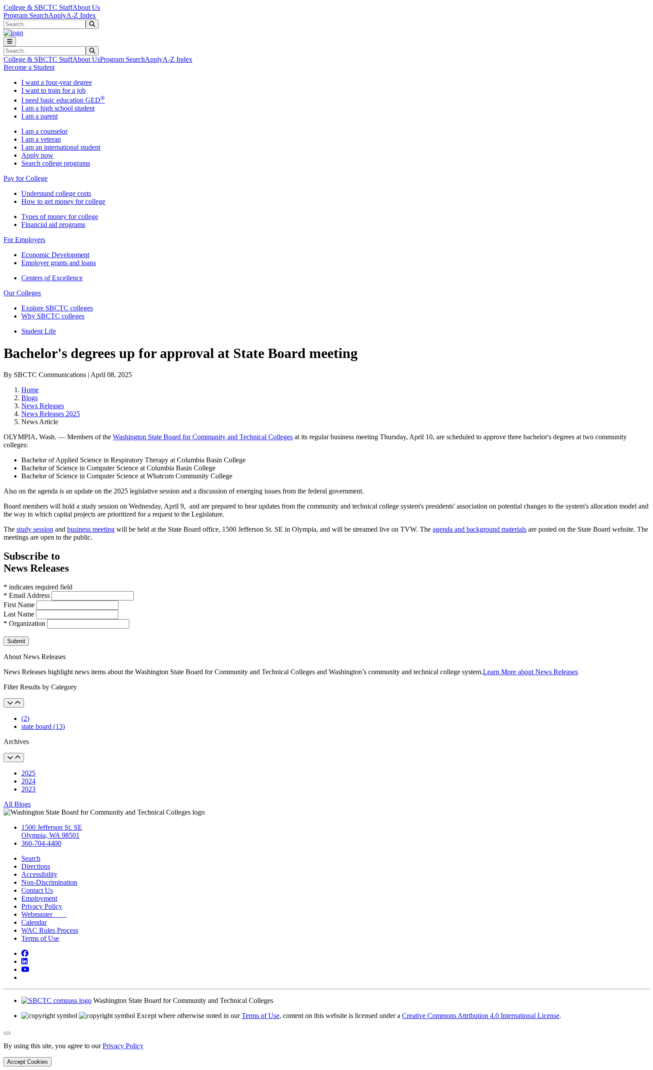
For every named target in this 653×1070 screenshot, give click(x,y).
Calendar (34, 922)
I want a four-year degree (56, 82)
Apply (57, 15)
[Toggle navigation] (10, 41)
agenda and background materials (479, 529)
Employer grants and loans (58, 263)
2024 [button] (28, 781)
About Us (86, 7)
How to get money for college (63, 201)
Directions (35, 866)
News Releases (42, 406)
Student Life (38, 331)
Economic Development (55, 255)
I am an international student (60, 147)
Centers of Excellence (52, 278)
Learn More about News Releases (530, 672)
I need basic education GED (63, 100)
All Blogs (17, 804)
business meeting (91, 529)
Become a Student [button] (29, 67)
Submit (16, 641)
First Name (20, 605)
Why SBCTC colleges (52, 316)
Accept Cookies (27, 1061)
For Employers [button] (24, 239)
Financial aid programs (53, 224)
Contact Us (37, 890)
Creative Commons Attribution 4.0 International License (480, 1015)
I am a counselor (44, 131)
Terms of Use (40, 938)
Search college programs (55, 163)
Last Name (20, 614)
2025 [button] (28, 773)
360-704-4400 (41, 843)
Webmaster (44, 914)
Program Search (26, 15)
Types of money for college (59, 216)
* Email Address (28, 595)
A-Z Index (81, 15)
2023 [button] (28, 789)
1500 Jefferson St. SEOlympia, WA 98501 (51, 831)
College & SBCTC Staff (38, 7)
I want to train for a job (53, 90)
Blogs (29, 398)
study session (34, 529)
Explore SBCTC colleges (57, 308)
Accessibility (39, 874)
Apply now (37, 155)
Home (30, 390)
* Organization (24, 623)
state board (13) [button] (43, 726)
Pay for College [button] (26, 178)
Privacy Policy (41, 906)
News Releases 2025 (50, 414)
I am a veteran (41, 139)
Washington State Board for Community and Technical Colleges (203, 437)
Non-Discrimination (49, 882)
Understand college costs (56, 193)
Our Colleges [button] (22, 293)
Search (30, 858)
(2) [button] (25, 718)
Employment (39, 898)
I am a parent (39, 116)
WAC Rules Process (49, 930)
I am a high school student (58, 108)
